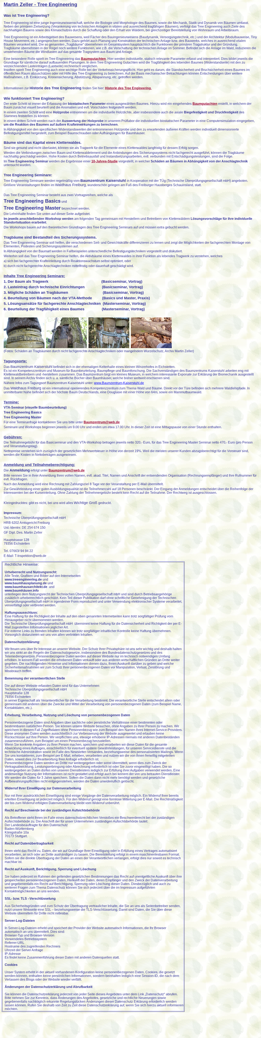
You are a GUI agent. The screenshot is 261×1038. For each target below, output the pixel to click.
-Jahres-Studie (106, 161)
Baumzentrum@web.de (102, 422)
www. (119, 383)
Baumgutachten (93, 58)
